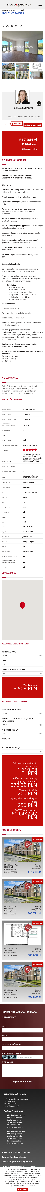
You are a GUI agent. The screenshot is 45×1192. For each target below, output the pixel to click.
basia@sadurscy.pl (9, 358)
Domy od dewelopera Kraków (14, 1157)
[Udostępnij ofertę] (21, 26)
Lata (4, 661)
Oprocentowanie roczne (13, 669)
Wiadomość (7, 1062)
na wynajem (16, 1115)
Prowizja (6, 739)
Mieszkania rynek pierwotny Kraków (17, 1162)
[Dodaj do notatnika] (16, 26)
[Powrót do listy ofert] (3, 26)
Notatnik (19, 1152)
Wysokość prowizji (11, 748)
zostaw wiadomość (32, 125)
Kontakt (27, 1152)
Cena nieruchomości (11, 710)
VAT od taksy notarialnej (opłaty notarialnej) (17, 720)
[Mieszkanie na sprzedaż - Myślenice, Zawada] (22, 857)
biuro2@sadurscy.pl (11, 1106)
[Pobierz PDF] (12, 26)
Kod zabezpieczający (11, 1053)
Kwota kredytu (9, 652)
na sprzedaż (16, 1131)
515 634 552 (6, 361)
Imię (4, 1026)
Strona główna (8, 1152)
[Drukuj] (7, 26)
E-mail (5, 1035)
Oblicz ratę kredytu (29, 149)
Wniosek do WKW (10, 730)
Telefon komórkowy (11, 1044)
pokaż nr (16, 123)
